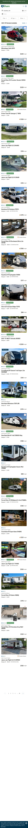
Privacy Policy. (3, 826)
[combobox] (12, 10)
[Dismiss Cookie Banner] (26, 823)
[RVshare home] (5, 6)
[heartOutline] (25, 28)
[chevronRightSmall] (23, 693)
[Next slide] (25, 34)
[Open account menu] (25, 6)
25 (19, 693)
